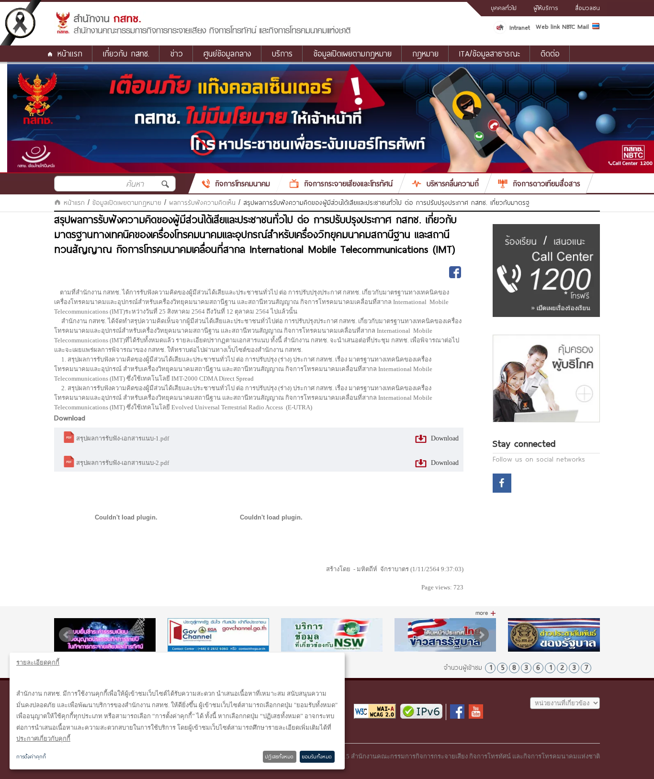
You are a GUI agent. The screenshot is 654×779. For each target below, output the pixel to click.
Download (444, 438)
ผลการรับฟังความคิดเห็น (202, 202)
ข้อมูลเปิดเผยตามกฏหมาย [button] (352, 53)
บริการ (282, 53)
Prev (66, 635)
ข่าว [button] (176, 53)
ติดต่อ (550, 53)
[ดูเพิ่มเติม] (485, 613)
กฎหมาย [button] (425, 53)
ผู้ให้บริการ (545, 7)
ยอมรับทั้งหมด (317, 756)
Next (481, 635)
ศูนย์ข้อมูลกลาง (227, 53)
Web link (548, 26)
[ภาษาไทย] (596, 27)
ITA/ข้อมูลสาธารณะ (489, 53)
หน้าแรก (69, 53)
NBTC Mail (575, 26)
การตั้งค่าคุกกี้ (31, 756)
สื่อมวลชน (587, 7)
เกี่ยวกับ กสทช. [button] (126, 53)
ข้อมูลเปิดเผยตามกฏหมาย (126, 202)
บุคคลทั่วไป (504, 7)
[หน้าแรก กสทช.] (202, 32)
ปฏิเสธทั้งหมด (279, 756)
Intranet (519, 27)
